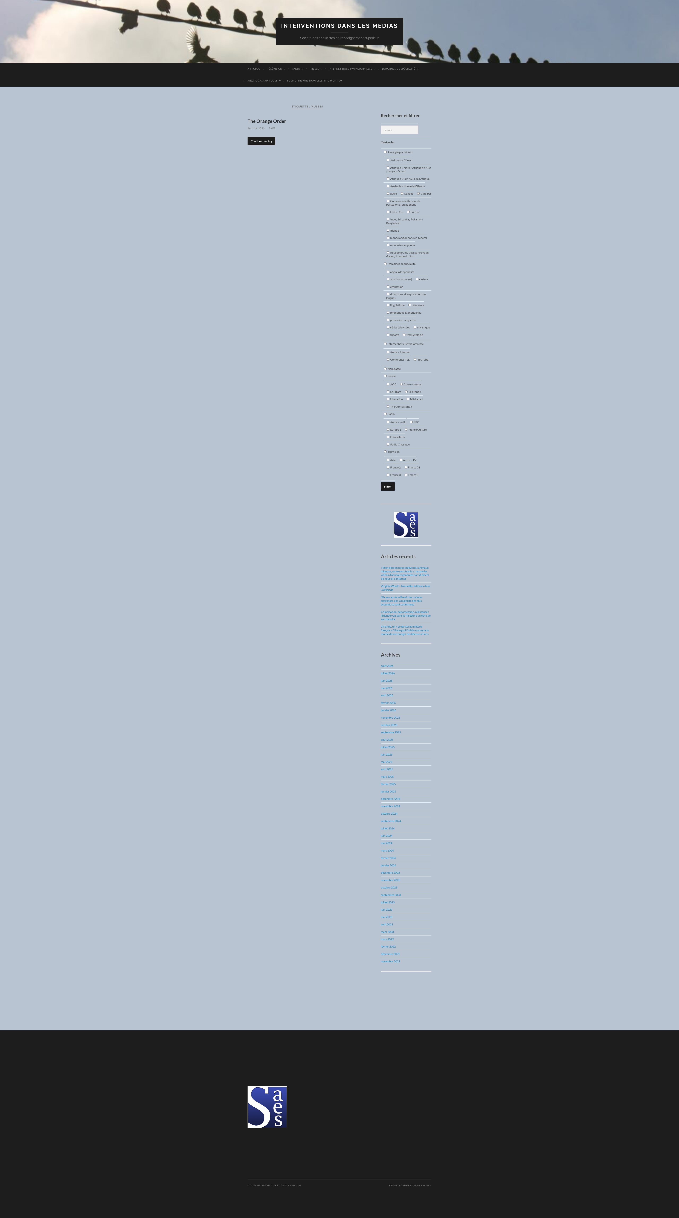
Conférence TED (400, 359)
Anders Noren (412, 1185)
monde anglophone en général (408, 237)
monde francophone (402, 245)
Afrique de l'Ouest (401, 160)
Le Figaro (395, 391)
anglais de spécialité (402, 271)
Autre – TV (409, 460)
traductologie (414, 334)
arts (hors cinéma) (401, 279)
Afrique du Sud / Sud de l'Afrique (410, 178)
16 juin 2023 (256, 128)
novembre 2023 (390, 880)
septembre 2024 (391, 821)
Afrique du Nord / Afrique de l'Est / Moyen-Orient (408, 169)
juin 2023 (386, 909)
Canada (408, 193)
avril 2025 (387, 769)
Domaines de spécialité (398, 68)
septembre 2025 (391, 732)
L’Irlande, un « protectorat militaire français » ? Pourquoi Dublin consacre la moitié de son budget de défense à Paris (405, 630)
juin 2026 (386, 680)
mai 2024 (386, 843)
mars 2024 (387, 850)
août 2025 (387, 739)
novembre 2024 (390, 806)
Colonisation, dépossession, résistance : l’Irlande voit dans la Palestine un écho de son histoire (406, 615)
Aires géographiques (262, 80)
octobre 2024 (389, 813)
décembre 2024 (390, 798)
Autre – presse (412, 384)
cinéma (423, 279)
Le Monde (414, 391)
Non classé (394, 368)
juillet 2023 (388, 902)
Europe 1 (395, 429)
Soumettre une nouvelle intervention (315, 80)
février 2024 (388, 857)
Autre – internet (400, 352)
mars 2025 (387, 776)
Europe (414, 212)
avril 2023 (387, 924)
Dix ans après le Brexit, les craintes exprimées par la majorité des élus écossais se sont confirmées (401, 600)
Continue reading (261, 141)
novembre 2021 (390, 961)
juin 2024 (386, 835)
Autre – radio (398, 422)
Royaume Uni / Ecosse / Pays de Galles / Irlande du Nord (407, 254)
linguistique (397, 305)
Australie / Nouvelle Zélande (407, 186)
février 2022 (388, 946)
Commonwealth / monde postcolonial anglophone (403, 202)
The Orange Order (267, 121)
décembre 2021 (390, 953)
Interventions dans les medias (339, 25)
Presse (314, 68)
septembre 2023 (391, 894)
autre (393, 193)
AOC (393, 384)
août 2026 (387, 665)
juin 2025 (386, 754)
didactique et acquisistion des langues (406, 295)
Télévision (274, 68)
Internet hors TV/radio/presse (350, 68)
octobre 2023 (389, 887)
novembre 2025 (390, 717)
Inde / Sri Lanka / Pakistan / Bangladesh (404, 221)
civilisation (396, 286)
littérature (417, 305)
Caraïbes (425, 193)
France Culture (417, 429)
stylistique (423, 327)
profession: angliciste (403, 320)
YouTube (422, 359)
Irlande (394, 230)
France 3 (395, 474)
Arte (393, 460)
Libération (396, 399)
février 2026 (388, 702)
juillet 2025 (388, 747)
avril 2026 (387, 695)
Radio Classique (400, 444)
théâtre (394, 334)
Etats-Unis (396, 212)
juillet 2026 (388, 673)
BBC (416, 422)
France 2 (395, 467)
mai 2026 (386, 688)
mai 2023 (386, 917)
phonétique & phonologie (405, 312)
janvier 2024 (388, 865)
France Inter (397, 437)
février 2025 (388, 784)
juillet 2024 (388, 828)
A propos (254, 68)
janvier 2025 (388, 791)
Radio (296, 68)
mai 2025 (386, 761)
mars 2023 (387, 931)
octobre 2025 (389, 725)
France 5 (412, 474)
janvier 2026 (388, 710)
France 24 (413, 467)
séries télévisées (400, 327)
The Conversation (401, 406)
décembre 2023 (390, 872)
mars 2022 (387, 939)
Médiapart (416, 399)
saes (272, 128)
